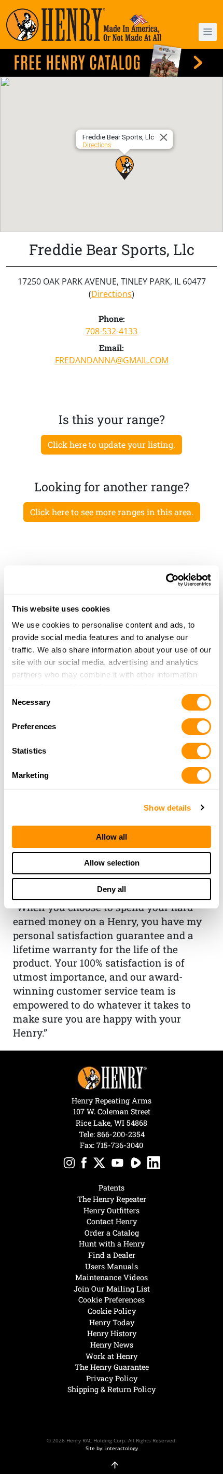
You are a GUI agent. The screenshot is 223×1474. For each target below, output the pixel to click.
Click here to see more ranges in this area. (111, 511)
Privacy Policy (111, 1378)
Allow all (111, 836)
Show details (167, 807)
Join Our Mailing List (112, 1289)
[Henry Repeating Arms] (83, 24)
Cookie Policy (112, 1311)
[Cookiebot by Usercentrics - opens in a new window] (165, 580)
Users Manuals (111, 1266)
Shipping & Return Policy (111, 1389)
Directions (97, 145)
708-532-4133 (111, 331)
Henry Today (111, 1322)
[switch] (196, 726)
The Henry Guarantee (112, 1367)
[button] (199, 32)
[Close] (165, 137)
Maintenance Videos (111, 1277)
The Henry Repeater (111, 1199)
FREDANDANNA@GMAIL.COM (112, 360)
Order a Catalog (112, 1233)
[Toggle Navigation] (208, 32)
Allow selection (112, 862)
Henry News (111, 1345)
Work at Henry (111, 1356)
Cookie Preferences (111, 1300)
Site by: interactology (112, 1448)
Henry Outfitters (111, 1210)
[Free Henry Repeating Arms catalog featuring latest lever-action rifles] (111, 60)
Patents (111, 1188)
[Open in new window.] (69, 1164)
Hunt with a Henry (112, 1244)
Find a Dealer (111, 1255)
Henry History (111, 1333)
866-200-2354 (121, 1134)
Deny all (111, 889)
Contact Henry (112, 1221)
